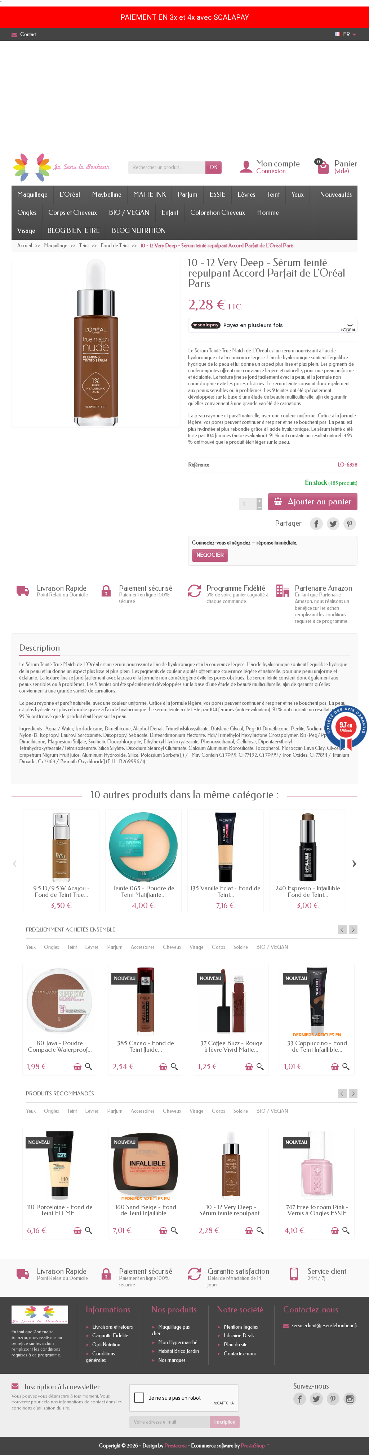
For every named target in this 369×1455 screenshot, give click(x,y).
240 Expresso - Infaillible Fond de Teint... (307, 892)
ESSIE (217, 195)
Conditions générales (100, 1357)
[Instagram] (349, 1399)
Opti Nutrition (106, 1345)
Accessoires (143, 947)
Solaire (241, 947)
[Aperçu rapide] (89, 1067)
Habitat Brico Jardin (178, 1351)
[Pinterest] (349, 523)
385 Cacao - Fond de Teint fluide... (145, 1046)
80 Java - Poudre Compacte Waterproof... (60, 1046)
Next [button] (353, 929)
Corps (218, 947)
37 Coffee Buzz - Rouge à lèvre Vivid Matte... (231, 1046)
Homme (268, 213)
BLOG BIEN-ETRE (73, 231)
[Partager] (316, 523)
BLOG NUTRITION (139, 231)
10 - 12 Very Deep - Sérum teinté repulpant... (231, 1210)
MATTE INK (149, 195)
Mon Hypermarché (177, 1342)
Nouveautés (336, 195)
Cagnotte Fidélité (110, 1336)
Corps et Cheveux (72, 213)
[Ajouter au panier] (77, 1067)
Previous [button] (342, 929)
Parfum (187, 195)
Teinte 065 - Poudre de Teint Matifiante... (143, 892)
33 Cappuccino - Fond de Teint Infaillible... (317, 1046)
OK (213, 167)
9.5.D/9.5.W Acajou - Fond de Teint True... (61, 892)
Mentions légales (241, 1327)
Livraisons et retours (112, 1327)
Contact (28, 34)
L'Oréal (69, 195)
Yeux (298, 195)
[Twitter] (316, 1399)
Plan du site (236, 1345)
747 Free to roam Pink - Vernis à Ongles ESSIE (317, 1210)
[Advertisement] (184, 95)
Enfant (169, 213)
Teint (273, 195)
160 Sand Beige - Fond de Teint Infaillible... (145, 1210)
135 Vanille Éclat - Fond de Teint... (226, 892)
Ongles (26, 213)
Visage (26, 231)
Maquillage (32, 195)
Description (39, 648)
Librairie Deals (239, 1336)
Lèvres (246, 195)
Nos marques (172, 1360)
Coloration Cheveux (217, 213)
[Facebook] (299, 1399)
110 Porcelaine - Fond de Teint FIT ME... (60, 1210)
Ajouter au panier (320, 501)
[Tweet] (333, 523)
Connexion (271, 171)
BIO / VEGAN (129, 213)
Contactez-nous (240, 1354)
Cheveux (172, 947)
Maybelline (106, 195)
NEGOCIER (210, 555)
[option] (60, 1019)
